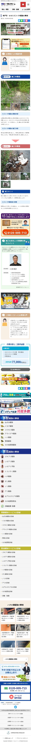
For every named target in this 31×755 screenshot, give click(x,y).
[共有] (29, 20)
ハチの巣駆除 (17, 702)
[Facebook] (24, 20)
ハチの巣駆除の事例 (11, 659)
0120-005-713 (18, 688)
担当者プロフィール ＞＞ (22, 287)
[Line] (21, 20)
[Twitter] (19, 20)
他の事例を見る (16, 369)
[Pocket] (26, 20)
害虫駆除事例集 (9, 702)
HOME (2, 702)
